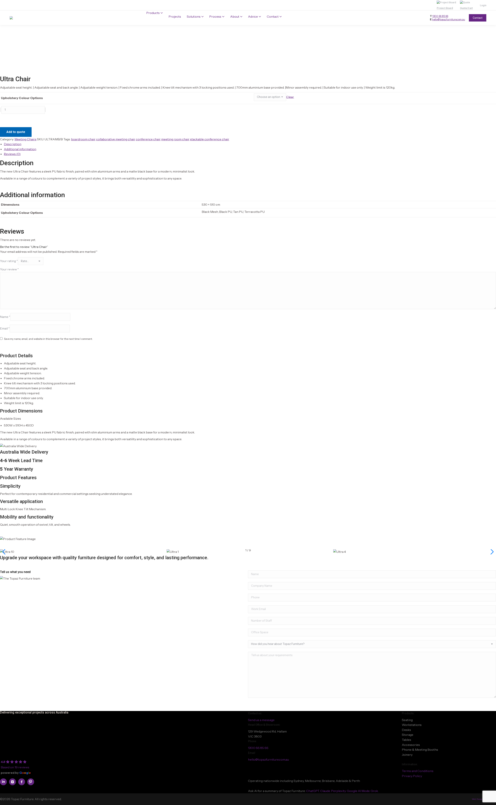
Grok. (375, 791)
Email (5, 328)
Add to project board (16, 119)
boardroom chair (83, 139)
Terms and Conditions (417, 771)
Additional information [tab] (20, 149)
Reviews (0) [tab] (12, 154)
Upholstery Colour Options (22, 98)
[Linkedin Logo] (3, 781)
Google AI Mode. (359, 791)
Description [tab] (12, 144)
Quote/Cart (466, 8)
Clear (290, 97)
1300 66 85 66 (440, 16)
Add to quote (15, 132)
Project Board (445, 8)
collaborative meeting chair (115, 139)
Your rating (9, 261)
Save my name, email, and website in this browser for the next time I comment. (48, 338)
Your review (9, 269)
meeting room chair (175, 139)
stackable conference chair (209, 139)
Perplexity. (339, 791)
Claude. (325, 791)
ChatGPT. (313, 791)
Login (483, 5)
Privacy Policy (412, 776)
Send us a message (261, 720)
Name (5, 316)
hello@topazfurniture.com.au (448, 19)
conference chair (148, 139)
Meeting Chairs (25, 139)
